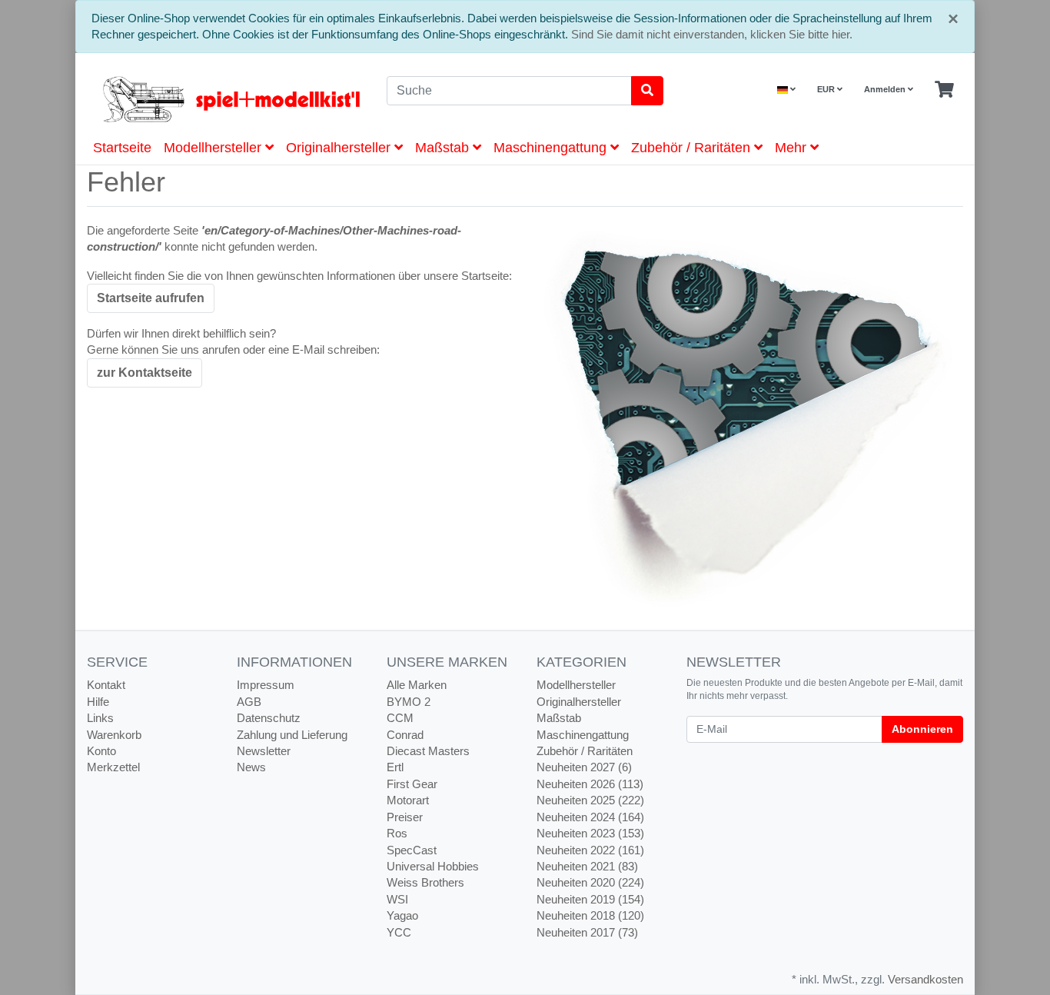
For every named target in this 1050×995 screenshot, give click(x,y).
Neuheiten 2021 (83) (587, 866)
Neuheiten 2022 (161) (590, 850)
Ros (397, 833)
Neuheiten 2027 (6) (584, 767)
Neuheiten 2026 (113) (590, 783)
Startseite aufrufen (150, 297)
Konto (101, 750)
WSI (397, 899)
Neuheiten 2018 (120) (590, 915)
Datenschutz (269, 717)
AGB (249, 701)
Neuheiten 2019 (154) (590, 899)
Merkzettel (113, 767)
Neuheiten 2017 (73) (587, 932)
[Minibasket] (944, 90)
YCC (399, 932)
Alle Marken (417, 684)
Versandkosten (925, 979)
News (251, 767)
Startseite (122, 147)
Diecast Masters (428, 750)
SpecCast (412, 850)
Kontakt (106, 684)
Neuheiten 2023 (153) (590, 833)
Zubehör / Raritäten (692, 147)
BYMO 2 (408, 701)
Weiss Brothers (425, 882)
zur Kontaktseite (144, 372)
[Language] (786, 89)
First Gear (412, 783)
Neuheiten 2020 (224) (590, 882)
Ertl (395, 767)
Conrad (405, 734)
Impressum (265, 684)
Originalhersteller (340, 147)
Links (100, 717)
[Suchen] (647, 90)
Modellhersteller (214, 147)
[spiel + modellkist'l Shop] (225, 99)
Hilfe (98, 701)
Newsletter (264, 750)
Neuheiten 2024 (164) (590, 817)
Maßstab (444, 147)
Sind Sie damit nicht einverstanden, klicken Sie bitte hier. (711, 34)
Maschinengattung (551, 147)
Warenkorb (114, 734)
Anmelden (886, 89)
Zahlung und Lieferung (292, 734)
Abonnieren (922, 729)
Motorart (408, 800)
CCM (400, 717)
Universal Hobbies (433, 866)
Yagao (402, 915)
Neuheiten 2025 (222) (590, 800)
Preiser (405, 817)
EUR (827, 89)
